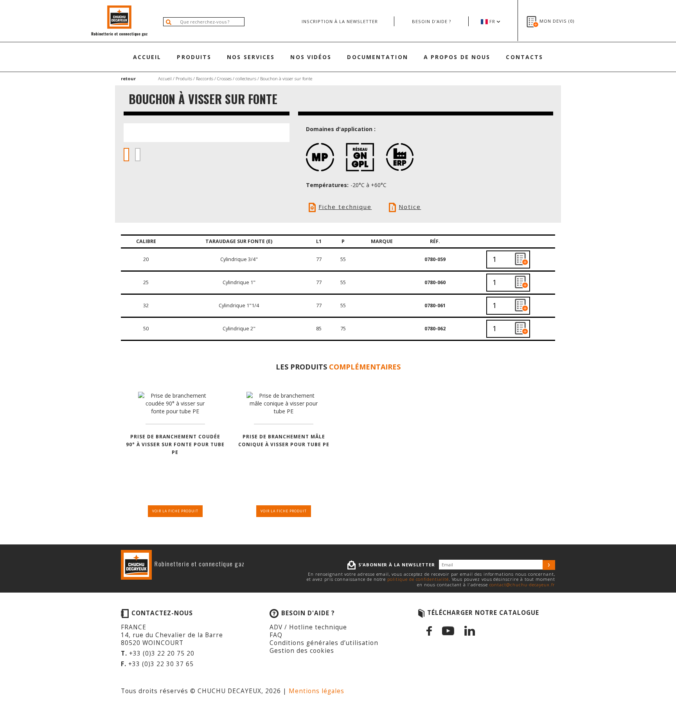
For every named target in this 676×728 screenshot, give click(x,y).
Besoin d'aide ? (431, 21)
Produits (194, 57)
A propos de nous (457, 57)
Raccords (204, 78)
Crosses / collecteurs (236, 78)
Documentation (377, 57)
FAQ (276, 635)
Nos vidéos (310, 57)
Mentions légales (316, 691)
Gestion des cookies (302, 651)
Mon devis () (556, 21)
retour (128, 78)
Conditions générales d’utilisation (324, 643)
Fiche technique (345, 207)
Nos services (251, 57)
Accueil (147, 57)
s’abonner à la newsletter (396, 565)
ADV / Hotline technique (308, 627)
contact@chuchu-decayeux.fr (522, 584)
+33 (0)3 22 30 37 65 (161, 664)
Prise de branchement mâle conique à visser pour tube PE (283, 440)
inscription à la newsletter (340, 21)
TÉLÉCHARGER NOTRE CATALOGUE (483, 613)
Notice (410, 207)
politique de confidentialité (417, 579)
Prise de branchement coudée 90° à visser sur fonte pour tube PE (175, 444)
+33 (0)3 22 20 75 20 (161, 653)
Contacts (524, 57)
